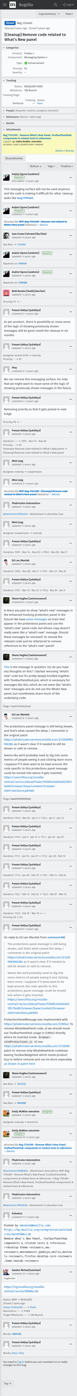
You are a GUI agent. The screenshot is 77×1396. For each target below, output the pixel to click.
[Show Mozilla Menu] (12, 5)
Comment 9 (18, 929)
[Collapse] (71, 177)
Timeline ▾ (67, 166)
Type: (19, 63)
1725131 (22, 263)
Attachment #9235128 (15, 1205)
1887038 (16, 1334)
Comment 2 (18, 313)
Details (59, 150)
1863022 (21, 1103)
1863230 (21, 1083)
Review (70, 150)
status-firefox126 (13, 1307)
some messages (36, 619)
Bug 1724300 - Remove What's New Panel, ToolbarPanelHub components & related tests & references (37, 137)
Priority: (17, 68)
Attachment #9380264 (15, 1170)
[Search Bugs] (56, 5)
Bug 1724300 (24, 23)
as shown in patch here (19, 1064)
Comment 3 (18, 371)
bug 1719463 (25, 198)
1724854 (21, 244)
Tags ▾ (51, 166)
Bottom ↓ (36, 166)
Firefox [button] (29, 53)
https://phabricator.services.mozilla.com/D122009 (37, 1046)
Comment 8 (18, 718)
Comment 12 (18, 1273)
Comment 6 (18, 602)
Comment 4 (18, 401)
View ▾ (69, 13)
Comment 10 (18, 1137)
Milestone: (16, 90)
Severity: (17, 72)
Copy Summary (47, 13)
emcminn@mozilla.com (35, 1225)
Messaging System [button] (35, 57)
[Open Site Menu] (5, 5)
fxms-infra (18, 1353)
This (6, 667)
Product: (17, 53)
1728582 (22, 282)
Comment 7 (18, 658)
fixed (40, 103)
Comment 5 (18, 483)
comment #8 (56, 937)
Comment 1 (18, 214)
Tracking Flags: (11, 95)
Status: (18, 86)
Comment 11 (18, 1217)
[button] (67, 5)
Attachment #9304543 (15, 514)
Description (18, 181)
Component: (15, 57)
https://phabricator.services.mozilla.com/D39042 (36, 1024)
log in (21, 1361)
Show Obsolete (14, 158)
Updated (16, 237)
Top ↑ (7, 1383)
